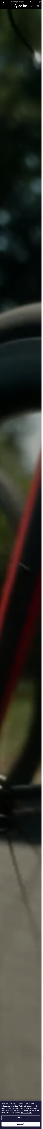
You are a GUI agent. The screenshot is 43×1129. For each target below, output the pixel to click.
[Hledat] (32, 6)
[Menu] (4, 6)
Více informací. (26, 1113)
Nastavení (21, 1118)
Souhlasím (21, 1124)
